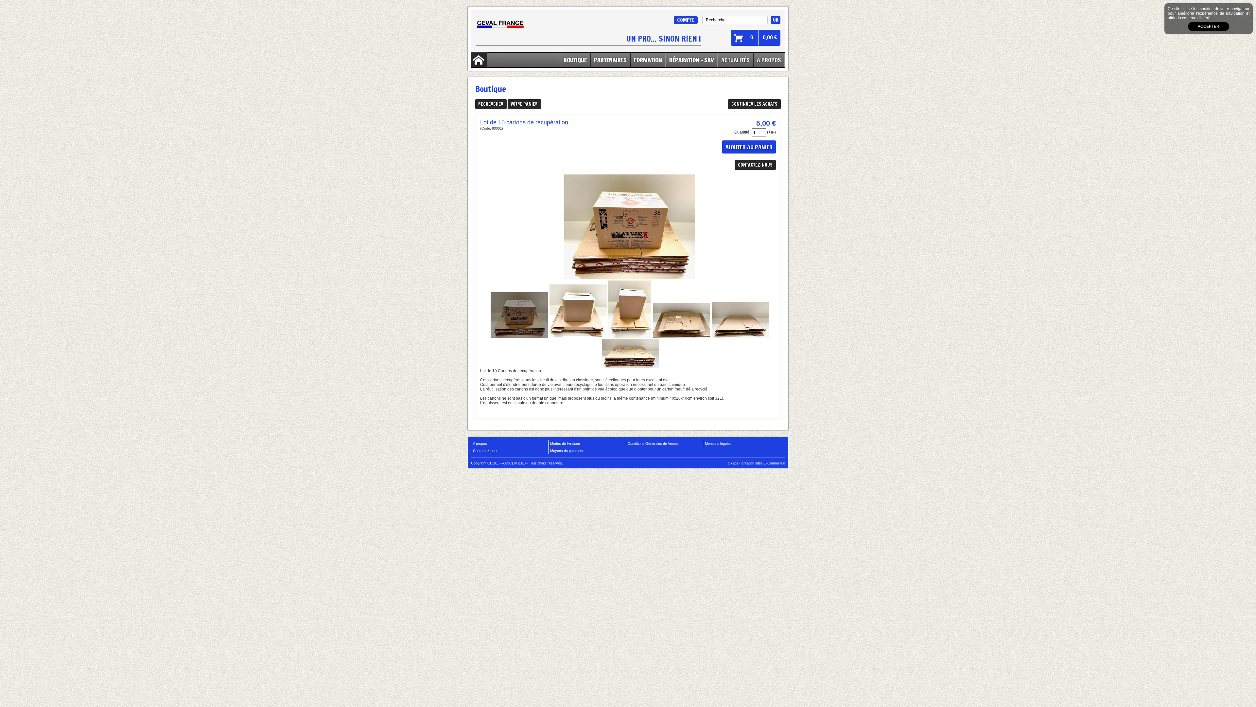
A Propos (769, 60)
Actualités (735, 60)
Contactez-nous (485, 451)
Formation (648, 60)
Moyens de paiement (566, 451)
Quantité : (742, 132)
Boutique (575, 60)
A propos (480, 443)
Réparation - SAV (691, 60)
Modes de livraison (565, 443)
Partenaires (610, 60)
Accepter (1208, 26)
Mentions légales (718, 443)
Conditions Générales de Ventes (653, 443)
